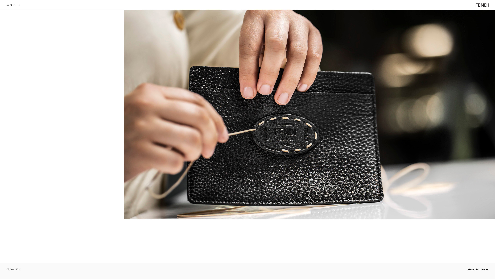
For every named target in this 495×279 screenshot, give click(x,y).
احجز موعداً (485, 269)
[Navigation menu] (8, 5)
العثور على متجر (473, 269)
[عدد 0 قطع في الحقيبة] (18, 5)
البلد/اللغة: (13, 269)
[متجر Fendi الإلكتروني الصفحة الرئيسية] (482, 5)
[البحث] (11, 5)
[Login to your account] (14, 5)
